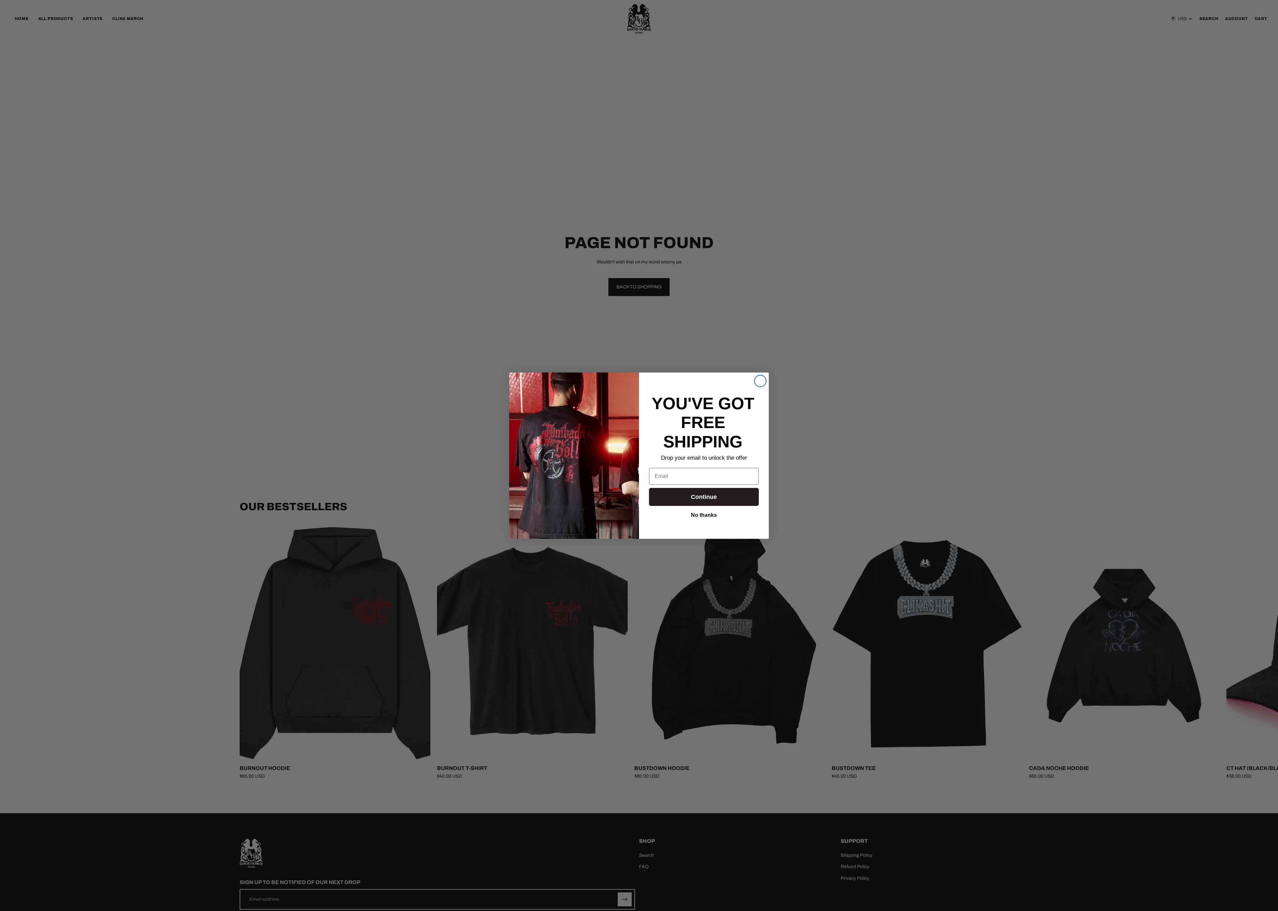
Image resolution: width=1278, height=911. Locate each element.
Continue (704, 497)
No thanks (704, 515)
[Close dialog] (760, 381)
